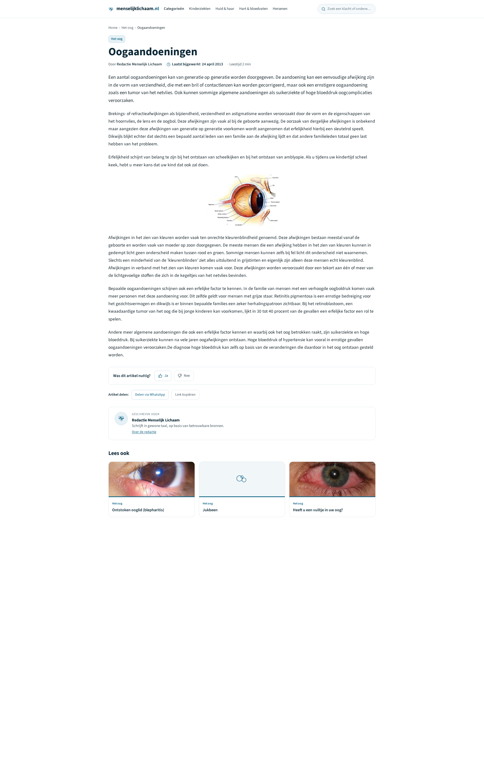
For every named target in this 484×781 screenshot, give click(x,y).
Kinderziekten (199, 8)
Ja (166, 375)
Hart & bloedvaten (253, 8)
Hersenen (280, 8)
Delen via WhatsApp (150, 394)
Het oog (127, 27)
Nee (187, 375)
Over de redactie (144, 432)
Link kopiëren (185, 394)
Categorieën (174, 8)
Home (112, 27)
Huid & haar (225, 8)
